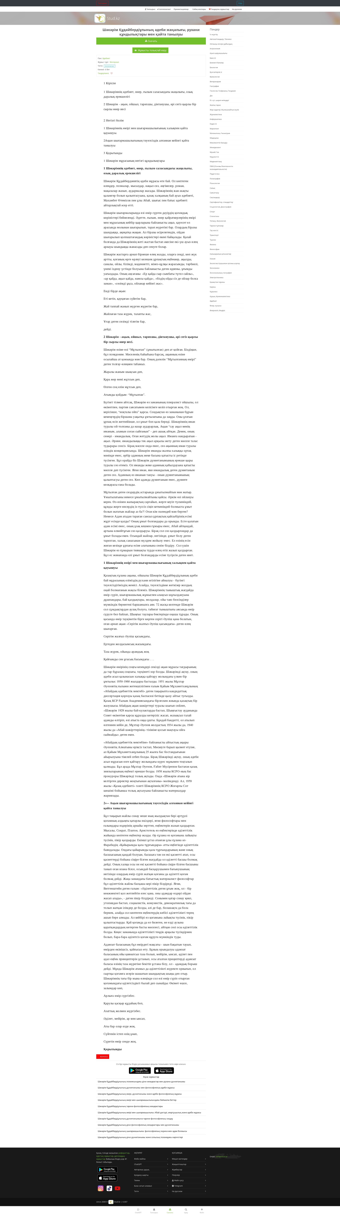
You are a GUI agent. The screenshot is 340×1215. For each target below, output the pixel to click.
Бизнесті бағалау (217, 62)
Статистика (214, 216)
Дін (211, 95)
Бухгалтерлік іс (216, 72)
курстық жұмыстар (104, 1156)
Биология (214, 67)
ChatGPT (138, 1164)
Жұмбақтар (177, 1169)
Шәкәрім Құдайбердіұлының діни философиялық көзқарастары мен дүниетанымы (138, 1124)
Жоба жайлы (140, 1159)
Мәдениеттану (216, 161)
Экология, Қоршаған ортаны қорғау (225, 263)
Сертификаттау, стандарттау (221, 202)
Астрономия (215, 48)
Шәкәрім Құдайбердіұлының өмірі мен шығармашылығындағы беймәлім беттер (137, 1100)
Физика (213, 244)
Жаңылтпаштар (179, 1164)
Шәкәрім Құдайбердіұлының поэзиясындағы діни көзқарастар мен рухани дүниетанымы (141, 1081)
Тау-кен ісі (214, 230)
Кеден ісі (213, 124)
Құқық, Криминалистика (220, 296)
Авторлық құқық (141, 1169)
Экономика (214, 268)
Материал (114, 62)
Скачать (152, 41)
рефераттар (123, 1153)
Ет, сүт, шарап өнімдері (219, 100)
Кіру (240, 3)
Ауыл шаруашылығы (218, 53)
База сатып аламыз (143, 1186)
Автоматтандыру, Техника (220, 39)
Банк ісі (213, 58)
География (214, 86)
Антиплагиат (165, 9)
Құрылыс (213, 291)
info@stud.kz (221, 1156)
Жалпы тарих (215, 105)
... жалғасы (103, 1056)
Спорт (212, 211)
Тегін (136, 1191)
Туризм (213, 240)
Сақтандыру (215, 197)
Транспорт (214, 235)
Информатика (216, 119)
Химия (212, 258)
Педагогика (214, 174)
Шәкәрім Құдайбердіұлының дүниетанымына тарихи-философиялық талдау (135, 1118)
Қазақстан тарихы (217, 282)
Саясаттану (214, 193)
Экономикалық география (221, 273)
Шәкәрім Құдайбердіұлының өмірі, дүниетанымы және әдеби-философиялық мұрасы (140, 1094)
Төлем (137, 1180)
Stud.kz (113, 18)
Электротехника (216, 277)
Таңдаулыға (103, 73)
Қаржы (213, 287)
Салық (212, 188)
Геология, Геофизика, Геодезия (223, 91)
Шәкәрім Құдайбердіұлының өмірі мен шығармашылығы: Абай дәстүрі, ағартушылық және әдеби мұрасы (149, 1112)
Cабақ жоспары (199, 9)
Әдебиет (106, 58)
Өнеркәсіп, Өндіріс (217, 310)
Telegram (178, 1186)
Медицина (214, 138)
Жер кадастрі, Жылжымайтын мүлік (224, 110)
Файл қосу (179, 1180)
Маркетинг (214, 128)
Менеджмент (215, 147)
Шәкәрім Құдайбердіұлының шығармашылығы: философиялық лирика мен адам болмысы (142, 1131)
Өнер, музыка (215, 305)
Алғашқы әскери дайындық (221, 44)
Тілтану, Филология (218, 221)
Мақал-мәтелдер (179, 1159)
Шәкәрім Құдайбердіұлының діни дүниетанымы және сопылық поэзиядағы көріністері (140, 1137)
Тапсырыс (102, 3)
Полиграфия (215, 178)
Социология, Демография (220, 207)
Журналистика (216, 114)
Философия (214, 249)
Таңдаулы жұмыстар (220, 9)
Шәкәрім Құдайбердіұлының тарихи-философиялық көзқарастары (130, 1106)
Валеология (215, 77)
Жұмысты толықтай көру (151, 50)
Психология (215, 183)
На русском (237, 9)
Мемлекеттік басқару (218, 143)
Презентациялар (181, 9)
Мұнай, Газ (214, 152)
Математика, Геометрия (220, 133)
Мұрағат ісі (214, 157)
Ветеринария (215, 81)
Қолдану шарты (141, 1175)
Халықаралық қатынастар (220, 254)
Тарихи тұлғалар (217, 226)
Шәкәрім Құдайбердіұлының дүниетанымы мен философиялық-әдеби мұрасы (136, 1087)
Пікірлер (176, 1175)
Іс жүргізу (214, 34)
